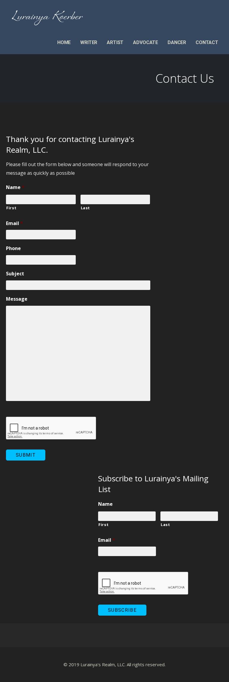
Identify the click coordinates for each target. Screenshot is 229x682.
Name (15, 187)
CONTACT (207, 42)
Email (14, 223)
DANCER (177, 42)
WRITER (88, 42)
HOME (64, 42)
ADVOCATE (145, 42)
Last (85, 207)
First (11, 207)
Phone (13, 248)
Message (16, 299)
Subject (15, 274)
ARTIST (115, 42)
